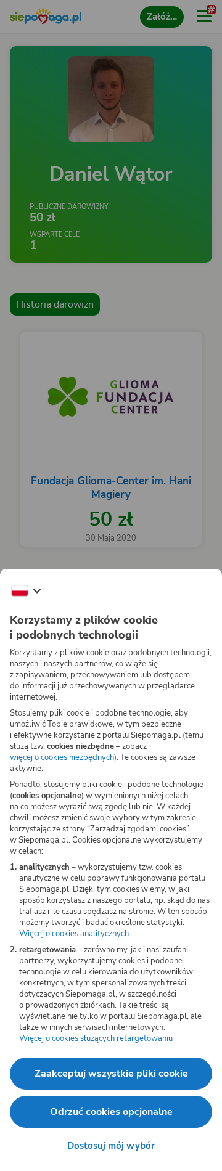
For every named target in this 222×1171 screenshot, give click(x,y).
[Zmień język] (26, 591)
